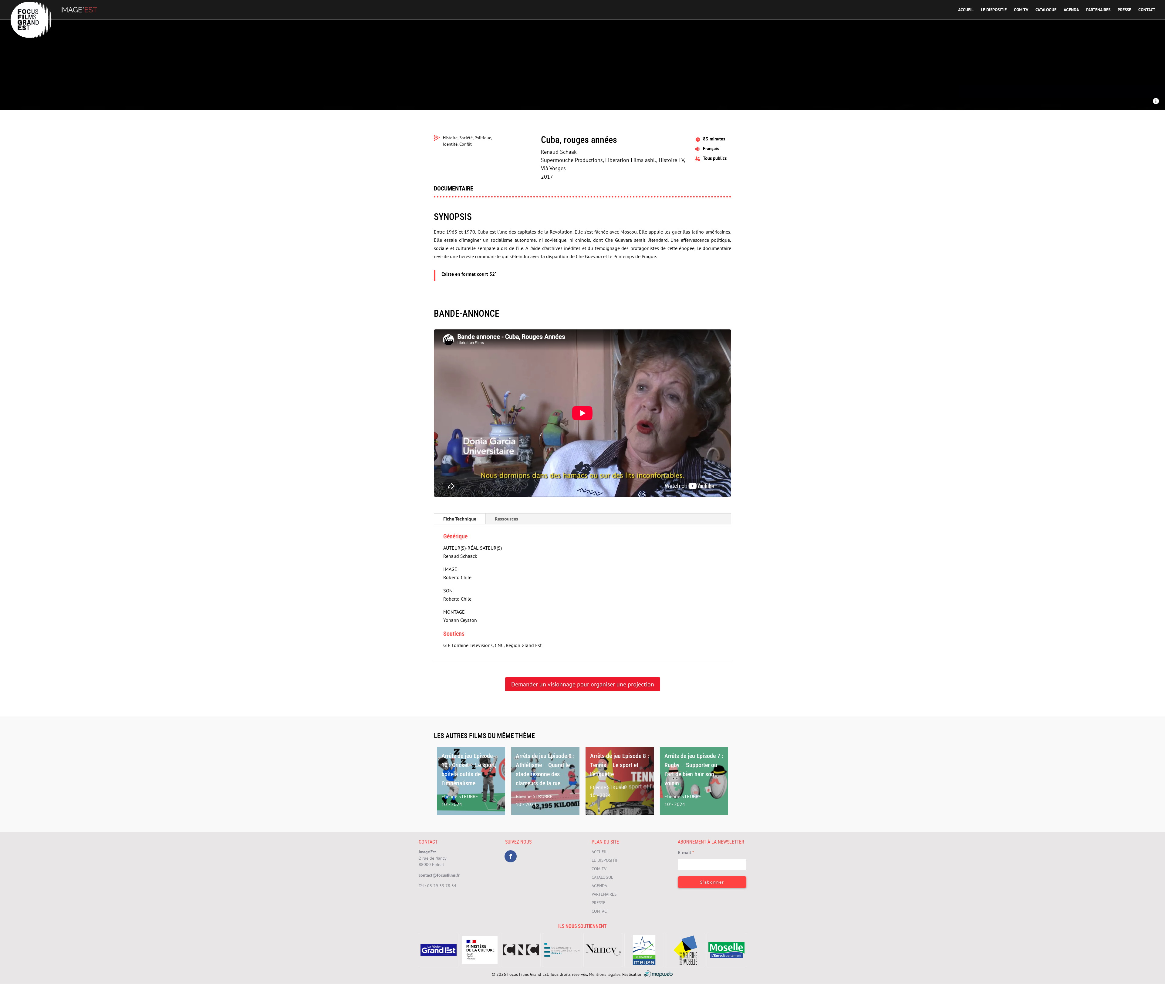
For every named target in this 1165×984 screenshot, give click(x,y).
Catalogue (1045, 10)
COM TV (1021, 10)
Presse (1124, 10)
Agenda (1071, 10)
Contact (1146, 10)
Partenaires (1098, 10)
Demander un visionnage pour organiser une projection (582, 684)
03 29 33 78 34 (441, 885)
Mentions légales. (605, 974)
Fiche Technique (459, 519)
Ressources (506, 519)
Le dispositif (994, 10)
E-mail (686, 852)
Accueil (966, 10)
